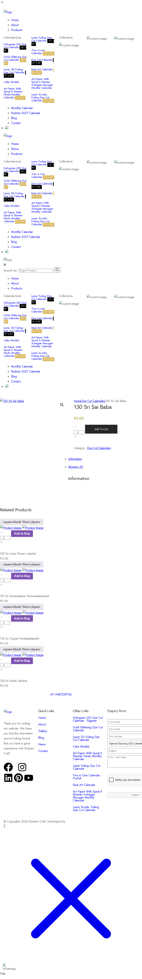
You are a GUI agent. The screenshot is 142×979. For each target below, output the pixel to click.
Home (15, 20)
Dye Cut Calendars (93, 401)
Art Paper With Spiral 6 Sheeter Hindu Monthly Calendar (13, 93)
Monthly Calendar (22, 108)
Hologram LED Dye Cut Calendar (15, 45)
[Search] (57, 270)
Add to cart (101, 429)
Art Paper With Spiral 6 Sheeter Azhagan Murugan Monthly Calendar (42, 83)
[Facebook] (8, 767)
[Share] (122, 4)
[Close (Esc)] (130, 4)
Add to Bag (22, 533)
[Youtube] (28, 777)
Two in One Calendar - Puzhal (87, 776)
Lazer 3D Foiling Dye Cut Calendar (14, 70)
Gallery (42, 731)
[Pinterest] (18, 777)
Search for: (11, 270)
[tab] (74, 466)
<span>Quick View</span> (21, 522)
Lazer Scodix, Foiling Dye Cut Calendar (40, 97)
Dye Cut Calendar (41, 60)
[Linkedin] (8, 777)
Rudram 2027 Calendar (25, 113)
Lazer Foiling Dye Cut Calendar (41, 39)
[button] (62, 404)
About (15, 25)
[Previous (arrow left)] (6, 489)
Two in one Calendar (38, 51)
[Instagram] (22, 767)
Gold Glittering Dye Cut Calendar (15, 58)
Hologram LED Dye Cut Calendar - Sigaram (88, 719)
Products (16, 30)
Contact (16, 123)
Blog (14, 118)
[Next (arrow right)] (135, 489)
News (42, 744)
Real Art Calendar (41, 69)
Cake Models (11, 82)
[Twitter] (15, 770)
